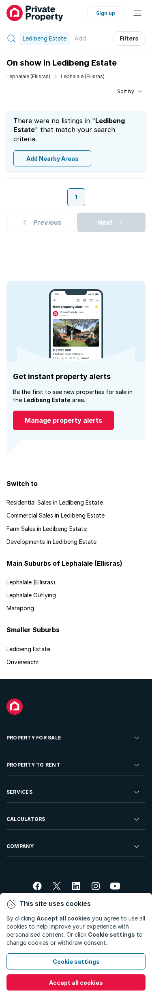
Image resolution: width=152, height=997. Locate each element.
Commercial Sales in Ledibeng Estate (55, 515)
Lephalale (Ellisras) (28, 76)
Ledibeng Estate (28, 648)
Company (20, 846)
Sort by (125, 91)
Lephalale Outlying (31, 595)
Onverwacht (22, 661)
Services (19, 792)
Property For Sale (33, 738)
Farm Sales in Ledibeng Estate (46, 528)
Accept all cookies (76, 982)
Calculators (25, 819)
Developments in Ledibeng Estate (51, 541)
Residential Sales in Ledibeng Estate (54, 502)
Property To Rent (33, 765)
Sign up (105, 13)
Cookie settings (76, 961)
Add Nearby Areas (52, 158)
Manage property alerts (63, 420)
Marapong (20, 608)
